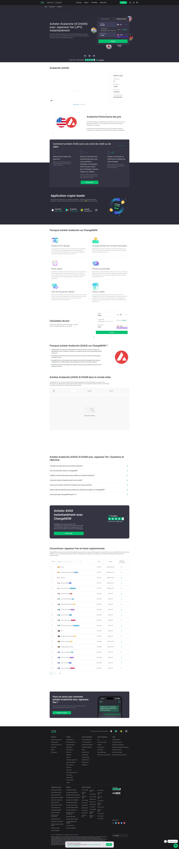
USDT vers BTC (84, 816)
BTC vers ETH (85, 810)
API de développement (87, 739)
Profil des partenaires (86, 742)
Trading (68, 782)
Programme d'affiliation (87, 747)
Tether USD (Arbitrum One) (70, 625)
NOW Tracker (69, 749)
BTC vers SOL (100, 818)
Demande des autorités (117, 752)
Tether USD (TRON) (66, 593)
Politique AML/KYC (116, 739)
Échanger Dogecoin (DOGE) (72, 807)
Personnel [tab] (50, 2)
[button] (122, 24)
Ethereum (63, 577)
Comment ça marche (101, 742)
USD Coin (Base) (66, 662)
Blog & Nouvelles (54, 742)
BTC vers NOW (100, 810)
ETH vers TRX (101, 813)
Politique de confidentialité (118, 744)
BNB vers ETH (85, 807)
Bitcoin (62, 567)
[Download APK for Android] (86, 210)
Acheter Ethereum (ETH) (56, 792)
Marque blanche (85, 752)
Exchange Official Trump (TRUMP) (71, 822)
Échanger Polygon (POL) (71, 810)
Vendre (118, 29)
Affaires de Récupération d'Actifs (119, 754)
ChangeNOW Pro (70, 739)
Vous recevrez (103, 33)
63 (60, 673)
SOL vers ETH (100, 790)
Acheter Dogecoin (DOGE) (56, 805)
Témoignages (54, 752)
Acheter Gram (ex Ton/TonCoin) (55, 816)
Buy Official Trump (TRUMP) (57, 821)
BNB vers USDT (92, 816)
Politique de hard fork (117, 749)
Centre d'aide (100, 749)
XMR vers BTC (85, 805)
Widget (83, 749)
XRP (62, 631)
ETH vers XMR (85, 800)
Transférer (94, 2)
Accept (109, 844)
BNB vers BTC (93, 799)
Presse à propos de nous (56, 739)
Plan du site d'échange (71, 828)
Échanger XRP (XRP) (70, 816)
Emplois (52, 749)
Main (46, 6)
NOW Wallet (68, 747)
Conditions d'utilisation (117, 742)
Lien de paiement (70, 780)
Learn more (121, 145)
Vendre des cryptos (55, 828)
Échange (79, 2)
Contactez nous (100, 747)
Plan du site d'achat (55, 830)
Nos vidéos (53, 747)
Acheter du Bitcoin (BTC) (56, 789)
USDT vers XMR (84, 797)
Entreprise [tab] (58, 2)
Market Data (79, 104)
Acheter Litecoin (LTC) (55, 807)
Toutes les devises (70, 825)
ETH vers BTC (85, 802)
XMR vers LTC (93, 801)
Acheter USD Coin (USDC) (56, 800)
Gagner (86, 2)
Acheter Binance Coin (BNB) (57, 797)
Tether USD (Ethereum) (67, 599)
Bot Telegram (69, 774)
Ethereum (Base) (66, 583)
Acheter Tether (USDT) (56, 795)
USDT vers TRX (92, 791)
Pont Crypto (69, 769)
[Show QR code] (96, 210)
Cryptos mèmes (69, 764)
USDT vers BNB (100, 797)
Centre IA (68, 757)
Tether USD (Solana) (67, 609)
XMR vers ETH (93, 804)
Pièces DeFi (68, 767)
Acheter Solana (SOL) (55, 819)
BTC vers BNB (93, 809)
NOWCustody (85, 762)
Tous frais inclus (104, 28)
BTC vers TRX (101, 807)
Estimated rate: (104, 30)
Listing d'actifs (85, 754)
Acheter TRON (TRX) (55, 812)
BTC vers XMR (85, 789)
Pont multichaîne (85, 757)
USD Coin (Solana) (67, 657)
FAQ (98, 739)
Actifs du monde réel (70, 762)
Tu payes (102, 23)
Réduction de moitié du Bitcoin (103, 754)
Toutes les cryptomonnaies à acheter (57, 825)
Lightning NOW (69, 777)
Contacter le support (62, 712)
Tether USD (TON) (66, 615)
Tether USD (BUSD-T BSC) (68, 604)
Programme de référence (87, 744)
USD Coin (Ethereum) (67, 652)
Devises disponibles (101, 752)
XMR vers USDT (92, 812)
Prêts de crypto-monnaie (71, 772)
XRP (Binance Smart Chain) (68, 636)
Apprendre (103, 2)
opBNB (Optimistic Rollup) (67, 646)
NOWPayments (85, 759)
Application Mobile (70, 744)
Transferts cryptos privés (71, 759)
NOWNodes (84, 764)
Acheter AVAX (89, 182)
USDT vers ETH (100, 793)
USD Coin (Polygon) (67, 668)
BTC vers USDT (84, 793)
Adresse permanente (70, 742)
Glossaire (99, 744)
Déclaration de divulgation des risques (120, 747)
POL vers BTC (100, 816)
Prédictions (68, 754)
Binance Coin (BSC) (66, 641)
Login (123, 2)
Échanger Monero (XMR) (71, 802)
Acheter (113, 41)
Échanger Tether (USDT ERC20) (73, 795)
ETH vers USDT (100, 804)
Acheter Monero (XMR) (56, 810)
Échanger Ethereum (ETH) (71, 792)
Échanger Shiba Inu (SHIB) (72, 819)
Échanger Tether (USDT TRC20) (73, 797)
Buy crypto (52, 6)
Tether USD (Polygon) (68, 620)
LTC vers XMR (93, 794)
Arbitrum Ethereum (68, 588)
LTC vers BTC (92, 806)
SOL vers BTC (85, 812)
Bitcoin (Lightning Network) (69, 572)
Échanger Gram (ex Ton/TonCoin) (70, 813)
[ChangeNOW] (42, 2)
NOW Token (68, 752)
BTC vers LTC (100, 800)
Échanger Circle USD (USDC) (72, 800)
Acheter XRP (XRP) (55, 802)
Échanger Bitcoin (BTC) (71, 789)
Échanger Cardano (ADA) (71, 805)
